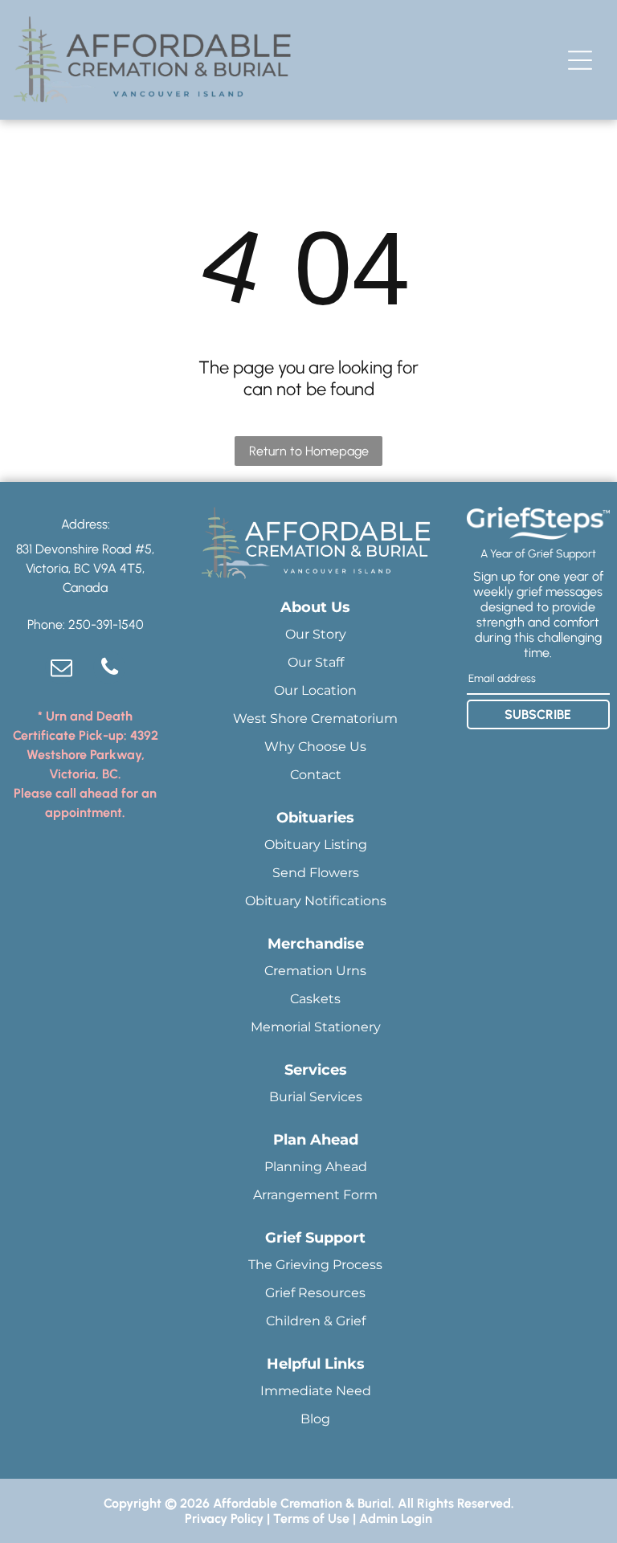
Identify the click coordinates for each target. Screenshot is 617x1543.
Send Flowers (315, 872)
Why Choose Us (315, 746)
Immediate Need (315, 1390)
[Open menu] (580, 60)
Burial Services (315, 1096)
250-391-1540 (106, 624)
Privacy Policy (224, 1518)
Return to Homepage (309, 451)
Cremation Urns (315, 970)
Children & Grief (316, 1321)
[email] (61, 669)
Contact (315, 774)
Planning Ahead (315, 1166)
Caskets (315, 998)
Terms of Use (311, 1518)
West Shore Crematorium (315, 718)
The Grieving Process (315, 1264)
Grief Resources (315, 1292)
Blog (315, 1419)
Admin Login (395, 1518)
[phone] (109, 669)
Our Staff (316, 662)
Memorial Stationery (316, 1027)
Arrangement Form (315, 1194)
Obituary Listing (315, 844)
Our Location (315, 690)
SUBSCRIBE (538, 714)
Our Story (315, 634)
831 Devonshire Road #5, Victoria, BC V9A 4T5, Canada (85, 568)
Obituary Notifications (315, 900)
